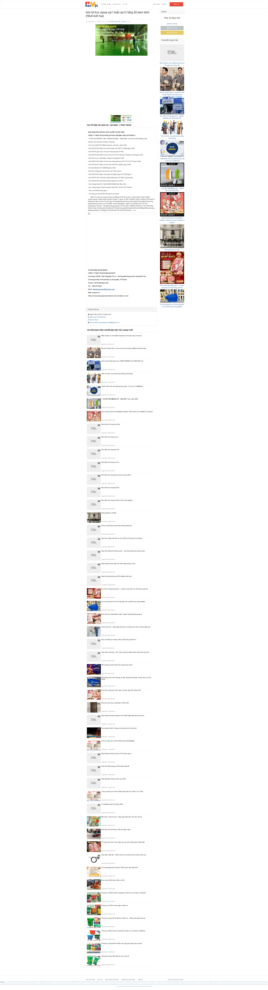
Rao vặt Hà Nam (231, 981)
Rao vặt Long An (152, 984)
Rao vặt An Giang (104, 981)
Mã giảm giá (105, 4)
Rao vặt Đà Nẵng (73, 981)
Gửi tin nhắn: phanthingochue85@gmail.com (105, 322)
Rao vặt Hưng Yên (49, 984)
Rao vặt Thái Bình (123, 986)
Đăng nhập (156, 4)
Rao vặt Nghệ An (168, 984)
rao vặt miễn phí (11, 981)
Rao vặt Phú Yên (199, 984)
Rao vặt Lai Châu (81, 984)
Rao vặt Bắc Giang (136, 981)
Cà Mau (123, 21)
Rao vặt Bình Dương (167, 981)
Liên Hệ (140, 979)
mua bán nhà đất (30, 981)
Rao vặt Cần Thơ (96, 981)
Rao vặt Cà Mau (200, 981)
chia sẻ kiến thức (49, 981)
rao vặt (6, 981)
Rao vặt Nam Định (160, 984)
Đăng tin (176, 4)
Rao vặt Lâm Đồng (89, 984)
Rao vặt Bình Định (193, 981)
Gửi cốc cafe (90, 979)
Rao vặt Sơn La (258, 984)
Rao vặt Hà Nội (65, 981)
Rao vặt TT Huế (148, 986)
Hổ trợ (99, 979)
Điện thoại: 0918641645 (98, 317)
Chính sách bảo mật (128, 979)
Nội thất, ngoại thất (114, 21)
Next (154, 68)
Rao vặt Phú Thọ (192, 984)
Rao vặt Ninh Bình (176, 984)
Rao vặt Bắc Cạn (128, 981)
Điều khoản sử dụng (112, 979)
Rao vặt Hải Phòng (89, 981)
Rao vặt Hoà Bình (41, 984)
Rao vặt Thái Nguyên (131, 986)
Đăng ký (164, 4)
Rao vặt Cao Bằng (208, 981)
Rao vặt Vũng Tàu (120, 981)
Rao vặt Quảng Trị (243, 984)
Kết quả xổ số (116, 4)
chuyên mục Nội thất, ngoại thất (118, 330)
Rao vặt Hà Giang (223, 981)
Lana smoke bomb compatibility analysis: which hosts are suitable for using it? (172, 220)
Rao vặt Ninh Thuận (184, 984)
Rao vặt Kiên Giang (66, 984)
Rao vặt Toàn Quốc (58, 981)
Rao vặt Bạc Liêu (143, 981)
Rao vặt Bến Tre (159, 981)
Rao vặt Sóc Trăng (251, 984)
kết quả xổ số (43, 981)
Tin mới (125, 4)
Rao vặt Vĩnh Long (112, 981)
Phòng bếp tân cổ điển (172, 250)
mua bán (24, 981)
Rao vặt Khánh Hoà (57, 984)
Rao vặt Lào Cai (144, 984)
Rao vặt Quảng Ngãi (225, 984)
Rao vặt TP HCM (80, 981)
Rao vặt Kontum (73, 984)
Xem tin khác (94, 320)
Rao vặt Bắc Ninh (151, 981)
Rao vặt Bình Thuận (185, 981)
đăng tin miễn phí (18, 981)
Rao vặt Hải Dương (253, 981)
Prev (88, 68)
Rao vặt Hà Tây (238, 981)
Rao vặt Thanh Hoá (140, 986)
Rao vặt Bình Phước (176, 981)
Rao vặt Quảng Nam (216, 984)
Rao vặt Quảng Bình (207, 984)
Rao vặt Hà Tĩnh (245, 981)
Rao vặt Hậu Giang (33, 984)
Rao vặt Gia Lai (216, 981)
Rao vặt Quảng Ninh (234, 984)
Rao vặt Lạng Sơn (137, 984)
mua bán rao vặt (37, 981)
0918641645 (173, 32)
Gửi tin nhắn (173, 28)
